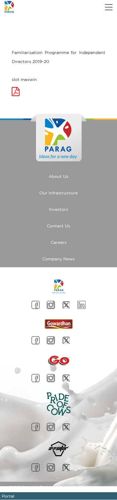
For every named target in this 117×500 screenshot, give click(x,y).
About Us (58, 176)
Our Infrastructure (58, 192)
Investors (58, 209)
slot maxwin (24, 79)
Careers (59, 242)
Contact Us (58, 225)
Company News (58, 258)
